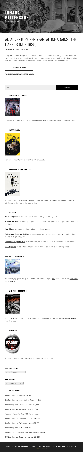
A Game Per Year (17, 74)
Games (31, 74)
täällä (51, 358)
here (44, 120)
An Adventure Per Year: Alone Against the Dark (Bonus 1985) (41, 41)
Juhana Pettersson (17, 15)
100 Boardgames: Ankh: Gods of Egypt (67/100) (23, 400)
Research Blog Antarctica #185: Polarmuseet (21, 414)
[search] (77, 16)
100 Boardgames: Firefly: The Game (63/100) (22, 405)
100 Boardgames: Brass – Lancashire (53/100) (22, 437)
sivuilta (42, 160)
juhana (26, 50)
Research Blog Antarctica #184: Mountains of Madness (25, 432)
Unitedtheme (41, 448)
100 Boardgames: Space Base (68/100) (20, 395)
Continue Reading (19, 68)
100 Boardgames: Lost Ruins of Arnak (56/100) (22, 419)
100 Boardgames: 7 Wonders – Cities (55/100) (22, 423)
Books (26, 74)
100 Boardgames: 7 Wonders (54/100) (19, 428)
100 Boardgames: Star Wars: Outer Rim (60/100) (23, 409)
